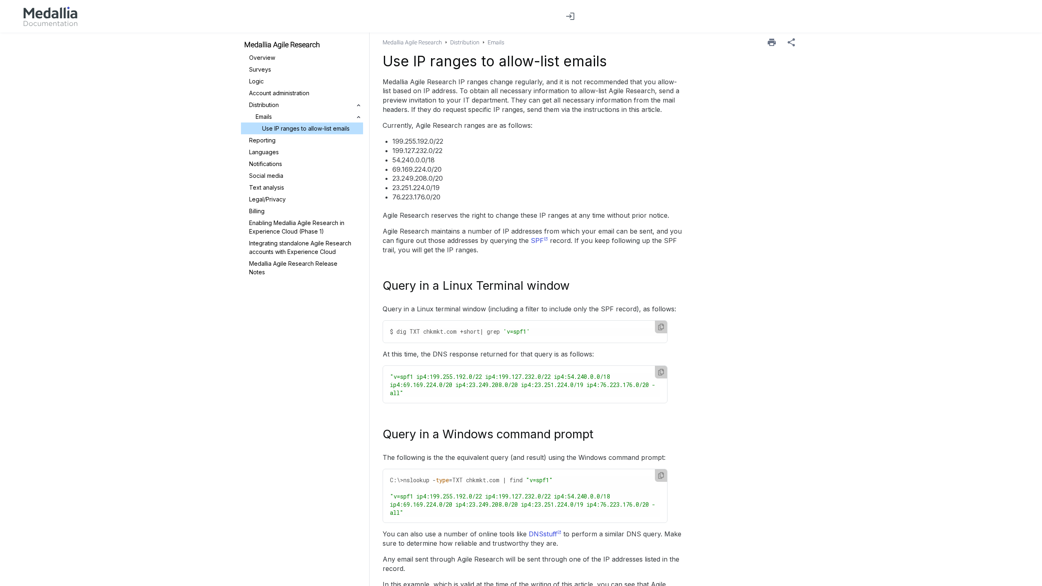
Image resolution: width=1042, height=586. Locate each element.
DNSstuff (543, 534)
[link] (50, 16)
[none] (791, 42)
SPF (537, 240)
